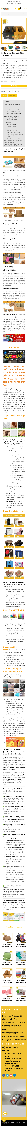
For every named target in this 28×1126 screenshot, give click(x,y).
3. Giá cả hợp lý (8, 122)
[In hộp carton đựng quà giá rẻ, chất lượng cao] (5, 9)
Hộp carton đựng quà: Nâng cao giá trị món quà (7, 981)
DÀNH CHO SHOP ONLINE (13, 1044)
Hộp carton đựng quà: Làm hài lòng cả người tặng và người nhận (7, 999)
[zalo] (14, 1075)
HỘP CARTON (21, 14)
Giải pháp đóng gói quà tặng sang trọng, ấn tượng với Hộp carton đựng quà (21, 963)
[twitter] (7, 1075)
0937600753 (17, 1)
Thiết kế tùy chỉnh (12, 119)
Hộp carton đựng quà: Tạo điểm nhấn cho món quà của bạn (7, 963)
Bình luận (12, 95)
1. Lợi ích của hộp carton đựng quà (13, 109)
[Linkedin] (12, 91)
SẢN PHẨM (13, 14)
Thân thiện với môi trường (14, 113)
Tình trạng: (4, 81)
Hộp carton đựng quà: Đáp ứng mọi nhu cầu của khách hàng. (21, 945)
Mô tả (4, 95)
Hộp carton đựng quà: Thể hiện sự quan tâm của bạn (21, 981)
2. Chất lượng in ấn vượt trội (11, 116)
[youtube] (10, 1075)
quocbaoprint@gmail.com (14, 3)
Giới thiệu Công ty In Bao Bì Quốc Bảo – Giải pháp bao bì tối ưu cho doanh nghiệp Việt (13, 140)
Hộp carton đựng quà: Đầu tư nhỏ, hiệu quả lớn (7, 945)
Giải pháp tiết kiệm (12, 124)
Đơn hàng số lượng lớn (13, 126)
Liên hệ (14, 86)
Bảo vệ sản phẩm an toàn (14, 111)
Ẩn (11, 101)
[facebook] (3, 1075)
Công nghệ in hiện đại (13, 118)
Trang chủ (5, 14)
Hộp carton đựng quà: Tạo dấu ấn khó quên (21, 999)
